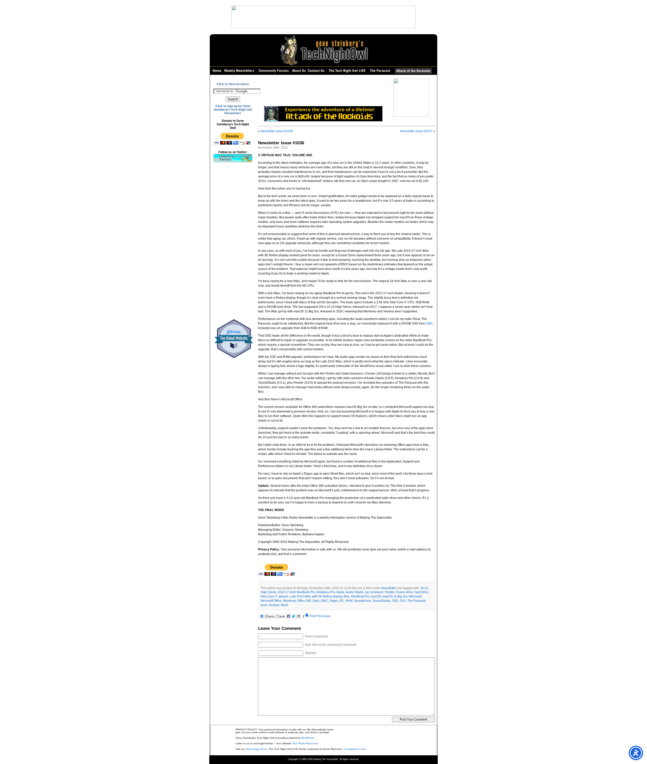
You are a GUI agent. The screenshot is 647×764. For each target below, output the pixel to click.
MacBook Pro (360, 596)
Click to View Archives (233, 84)
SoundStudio (381, 601)
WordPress (307, 737)
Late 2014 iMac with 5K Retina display (316, 596)
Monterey (289, 601)
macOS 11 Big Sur (395, 596)
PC (342, 601)
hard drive (421, 592)
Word (284, 605)
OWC (429, 323)
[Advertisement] (233, 240)
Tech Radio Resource (304, 743)
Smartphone (362, 601)
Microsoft (415, 596)
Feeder (390, 592)
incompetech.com (354, 749)
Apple (340, 592)
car (367, 592)
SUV (403, 601)
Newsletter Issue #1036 (281, 143)
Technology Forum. (257, 749)
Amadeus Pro (325, 592)
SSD (395, 601)
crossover (376, 592)
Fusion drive (404, 592)
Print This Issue (320, 616)
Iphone (283, 596)
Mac (347, 596)
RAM (349, 601)
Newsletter (388, 588)
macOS (376, 596)
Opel (316, 601)
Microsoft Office (271, 601)
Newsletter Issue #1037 (416, 131)
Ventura (274, 605)
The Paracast (416, 601)
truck (264, 605)
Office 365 (304, 601)
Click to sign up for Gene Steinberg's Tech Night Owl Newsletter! (233, 109)
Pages (334, 601)
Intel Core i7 (269, 596)
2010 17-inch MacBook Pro (296, 592)
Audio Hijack (354, 592)
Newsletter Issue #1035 (277, 131)
